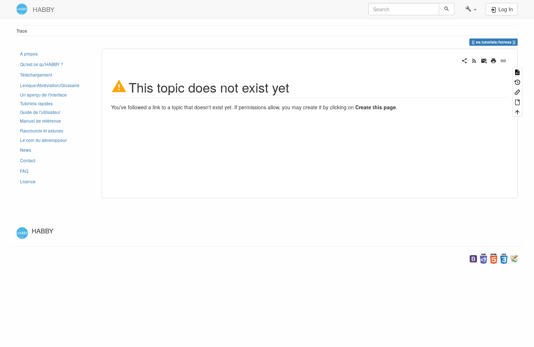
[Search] (446, 9)
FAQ (24, 171)
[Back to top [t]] (517, 111)
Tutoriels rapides (36, 103)
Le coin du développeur (43, 140)
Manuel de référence (40, 121)
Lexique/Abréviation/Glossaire (50, 85)
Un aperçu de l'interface (43, 94)
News (25, 150)
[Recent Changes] (474, 60)
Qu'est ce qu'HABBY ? (41, 64)
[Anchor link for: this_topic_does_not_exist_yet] (296, 86)
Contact (27, 160)
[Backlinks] (517, 91)
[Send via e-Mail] (484, 60)
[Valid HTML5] (493, 258)
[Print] (493, 60)
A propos (29, 53)
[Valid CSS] (503, 258)
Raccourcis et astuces (41, 130)
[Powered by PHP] (483, 258)
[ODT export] (517, 101)
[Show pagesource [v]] (517, 71)
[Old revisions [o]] (517, 81)
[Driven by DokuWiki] (514, 258)
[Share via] (464, 60)
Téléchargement (36, 75)
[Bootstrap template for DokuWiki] (473, 258)
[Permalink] (503, 60)
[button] (471, 9)
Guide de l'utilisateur (40, 112)
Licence (28, 181)
